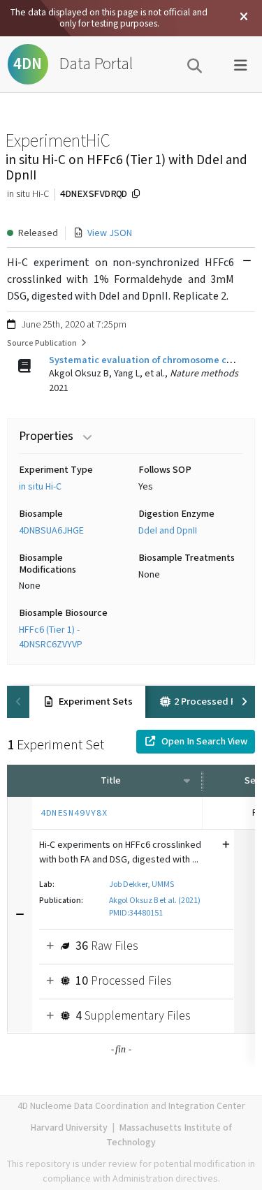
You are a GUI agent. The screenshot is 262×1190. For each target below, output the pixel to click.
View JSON (109, 233)
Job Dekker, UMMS (141, 884)
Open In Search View (204, 741)
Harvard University (69, 1128)
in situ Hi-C (40, 486)
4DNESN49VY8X (74, 812)
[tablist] (131, 702)
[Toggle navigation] (240, 64)
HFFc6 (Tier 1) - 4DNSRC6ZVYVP (50, 637)
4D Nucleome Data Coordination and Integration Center (131, 1106)
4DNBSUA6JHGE (51, 530)
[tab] (87, 702)
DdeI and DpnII (167, 530)
